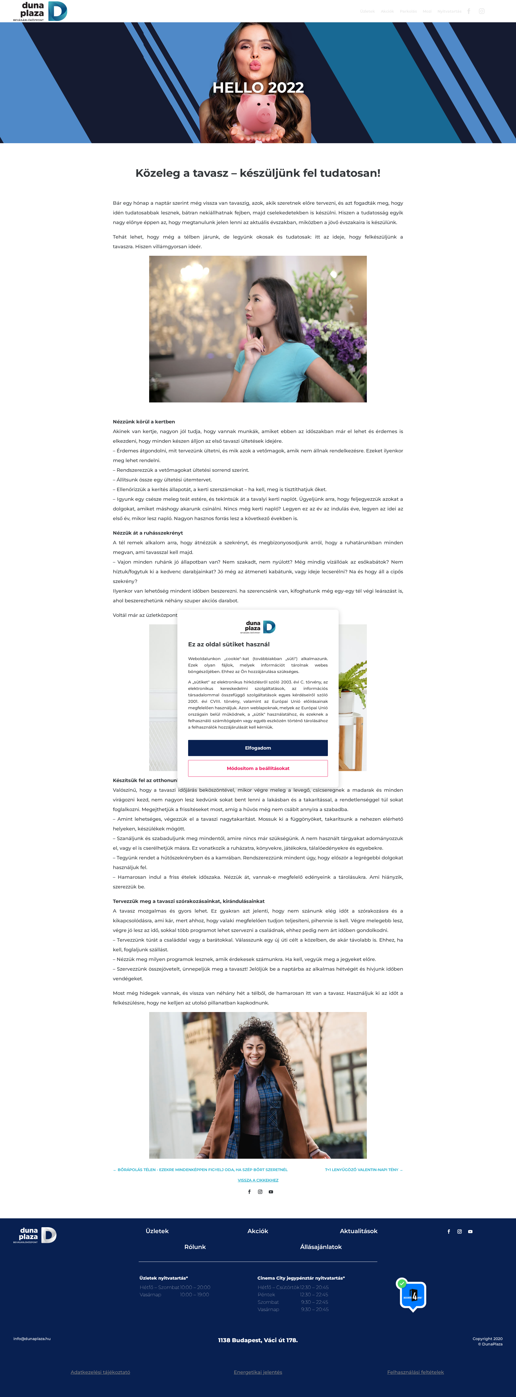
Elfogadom (258, 748)
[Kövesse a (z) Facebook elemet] (249, 1191)
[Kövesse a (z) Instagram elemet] (260, 1191)
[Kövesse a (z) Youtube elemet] (271, 1191)
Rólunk (195, 1247)
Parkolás (408, 11)
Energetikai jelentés (258, 1372)
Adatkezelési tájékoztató (100, 1372)
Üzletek (367, 11)
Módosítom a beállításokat (258, 768)
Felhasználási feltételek (415, 1372)
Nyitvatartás (449, 11)
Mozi (427, 11)
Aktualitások (359, 1231)
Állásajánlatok (321, 1247)
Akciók (387, 11)
